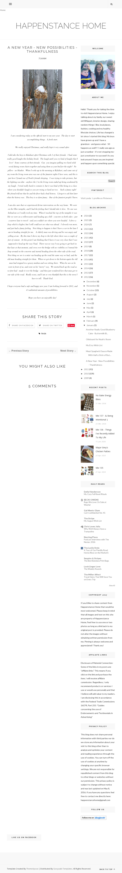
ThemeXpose (32, 868)
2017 (86, 255)
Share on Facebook (22, 325)
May (88, 307)
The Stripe (89, 518)
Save (72, 325)
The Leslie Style (91, 548)
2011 (86, 369)
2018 (86, 250)
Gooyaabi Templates (62, 868)
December (91, 281)
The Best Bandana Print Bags (96, 561)
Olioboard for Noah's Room (98, 339)
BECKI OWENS (91, 499)
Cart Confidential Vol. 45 (94, 513)
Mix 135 (99, 467)
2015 (86, 264)
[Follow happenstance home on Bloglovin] (94, 819)
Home (3, 10)
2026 (86, 215)
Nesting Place (91, 537)
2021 (86, 237)
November (91, 285)
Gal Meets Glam (92, 510)
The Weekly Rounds (92, 569)
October (91, 290)
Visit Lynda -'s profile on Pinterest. (96, 198)
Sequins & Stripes (92, 558)
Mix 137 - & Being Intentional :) (104, 417)
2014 (86, 268)
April (89, 312)
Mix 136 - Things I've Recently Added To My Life (105, 433)
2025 (86, 220)
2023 (86, 229)
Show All (112, 585)
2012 (86, 277)
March (89, 316)
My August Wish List (93, 521)
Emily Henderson (92, 491)
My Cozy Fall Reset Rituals (95, 494)
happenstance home (61, 26)
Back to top (106, 869)
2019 (86, 246)
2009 (86, 378)
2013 (86, 272)
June (89, 303)
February (91, 320)
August (90, 294)
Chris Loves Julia (92, 526)
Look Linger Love (92, 566)
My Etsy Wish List (94, 345)
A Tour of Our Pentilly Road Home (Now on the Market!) (96, 551)
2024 (86, 224)
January (90, 325)
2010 (86, 373)
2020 (86, 242)
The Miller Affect (92, 574)
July (88, 299)
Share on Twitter (52, 325)
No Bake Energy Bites (103, 397)
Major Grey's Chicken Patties (103, 449)
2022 (86, 233)
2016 (86, 259)
